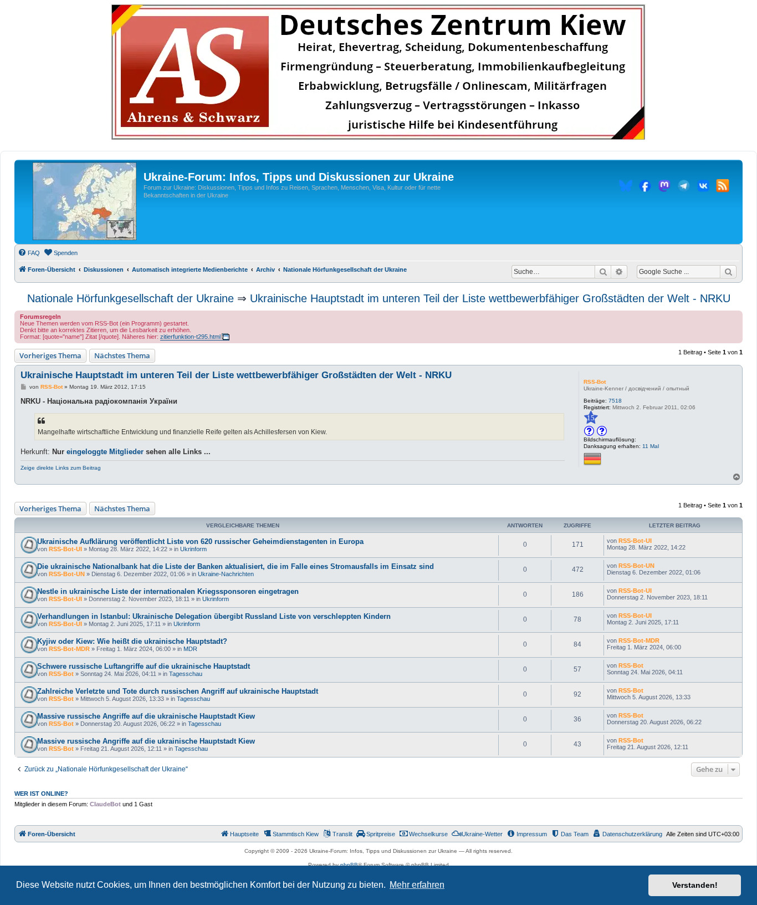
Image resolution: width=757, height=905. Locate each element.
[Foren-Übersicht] (84, 201)
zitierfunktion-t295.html (190, 336)
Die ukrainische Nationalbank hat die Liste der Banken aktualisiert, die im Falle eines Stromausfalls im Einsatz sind (235, 566)
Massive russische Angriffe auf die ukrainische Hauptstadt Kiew (146, 716)
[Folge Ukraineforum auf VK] (703, 187)
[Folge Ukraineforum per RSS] (723, 187)
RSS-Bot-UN (67, 574)
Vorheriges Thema (50, 355)
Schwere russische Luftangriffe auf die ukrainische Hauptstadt (143, 666)
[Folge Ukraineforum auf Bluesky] (626, 187)
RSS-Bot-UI (65, 549)
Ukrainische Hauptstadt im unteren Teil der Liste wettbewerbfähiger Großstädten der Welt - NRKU (490, 298)
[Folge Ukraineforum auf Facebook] (645, 187)
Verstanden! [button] (695, 885)
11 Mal (650, 446)
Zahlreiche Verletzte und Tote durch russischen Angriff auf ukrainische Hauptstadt (177, 691)
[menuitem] (29, 253)
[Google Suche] (728, 271)
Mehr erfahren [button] (417, 884)
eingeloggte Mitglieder (105, 452)
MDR (190, 648)
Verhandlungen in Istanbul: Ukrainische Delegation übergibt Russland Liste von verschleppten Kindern (214, 616)
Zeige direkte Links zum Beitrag (61, 468)
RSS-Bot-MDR (69, 648)
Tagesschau (185, 673)
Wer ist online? (41, 793)
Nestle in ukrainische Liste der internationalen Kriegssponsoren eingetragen (168, 591)
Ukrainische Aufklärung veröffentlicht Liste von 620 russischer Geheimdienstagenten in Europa (200, 541)
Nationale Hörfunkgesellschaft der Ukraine (130, 298)
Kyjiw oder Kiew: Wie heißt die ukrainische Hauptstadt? (132, 641)
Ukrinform (193, 549)
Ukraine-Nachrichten (226, 574)
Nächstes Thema (122, 355)
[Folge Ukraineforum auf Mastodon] (664, 187)
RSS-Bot (595, 382)
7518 (615, 401)
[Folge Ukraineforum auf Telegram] (684, 187)
